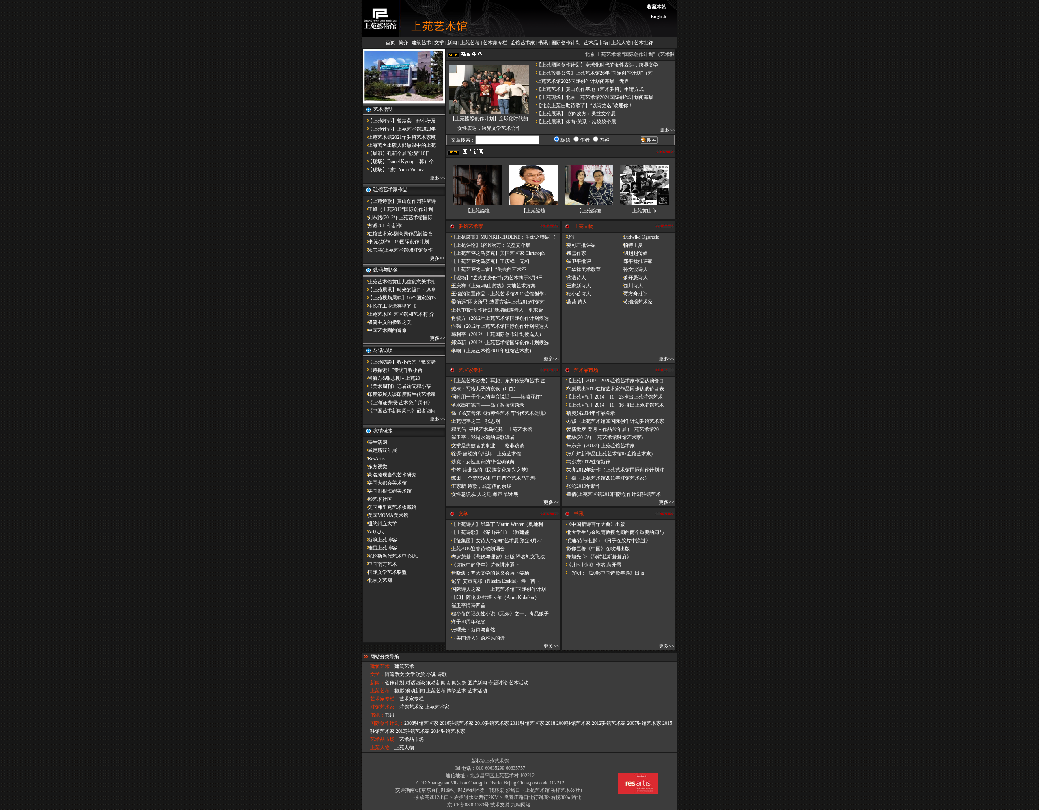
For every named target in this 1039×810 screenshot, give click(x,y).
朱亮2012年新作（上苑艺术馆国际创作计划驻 (613, 470)
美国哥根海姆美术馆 (387, 491)
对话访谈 (415, 682)
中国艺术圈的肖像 (385, 330)
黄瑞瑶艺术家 (636, 302)
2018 (550, 723)
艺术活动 (518, 682)
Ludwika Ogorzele (639, 237)
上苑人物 (621, 42)
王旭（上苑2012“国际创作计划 (398, 209)
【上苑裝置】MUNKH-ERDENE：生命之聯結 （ (501, 237)
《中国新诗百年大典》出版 (593, 524)
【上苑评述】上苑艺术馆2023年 (399, 129)
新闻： (377, 682)
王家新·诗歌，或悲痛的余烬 (478, 486)
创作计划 (394, 682)
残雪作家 (574, 253)
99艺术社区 (377, 499)
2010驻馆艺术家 (492, 723)
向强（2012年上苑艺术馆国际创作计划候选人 (497, 326)
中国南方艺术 (380, 564)
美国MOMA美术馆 (385, 515)
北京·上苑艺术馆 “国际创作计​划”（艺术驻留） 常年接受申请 (646, 54)
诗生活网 (375, 442)
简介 (403, 42)
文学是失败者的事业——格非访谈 (485, 445)
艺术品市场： (384, 739)
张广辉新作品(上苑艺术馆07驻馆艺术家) (607, 454)
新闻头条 (456, 682)
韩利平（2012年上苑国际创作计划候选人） (495, 334)
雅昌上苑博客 (380, 548)
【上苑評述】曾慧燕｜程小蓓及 (399, 121)
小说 (431, 674)
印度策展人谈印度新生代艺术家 (399, 394)
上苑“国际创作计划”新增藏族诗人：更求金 (494, 310)
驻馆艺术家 (523, 42)
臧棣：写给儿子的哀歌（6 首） (482, 389)
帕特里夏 (631, 245)
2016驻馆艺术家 (457, 723)
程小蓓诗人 (576, 294)
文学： (377, 674)
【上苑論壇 (478, 210)
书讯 (543, 42)
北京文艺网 (377, 580)
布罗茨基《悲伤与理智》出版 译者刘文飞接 (495, 557)
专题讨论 (498, 682)
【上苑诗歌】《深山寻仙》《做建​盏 (487, 532)
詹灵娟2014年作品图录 (588, 413)
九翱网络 (520, 805)
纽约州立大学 (380, 523)
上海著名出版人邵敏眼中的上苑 (399, 145)
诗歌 (442, 674)
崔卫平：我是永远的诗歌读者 (480, 437)
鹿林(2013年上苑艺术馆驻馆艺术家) (602, 437)
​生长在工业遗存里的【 (389, 306)
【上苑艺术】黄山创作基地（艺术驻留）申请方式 (588, 89)
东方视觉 (375, 467)
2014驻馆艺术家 (448, 731)
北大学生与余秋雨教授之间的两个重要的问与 (613, 532)
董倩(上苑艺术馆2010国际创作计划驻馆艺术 (611, 494)
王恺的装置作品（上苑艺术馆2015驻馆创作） (497, 294)
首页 (390, 42)
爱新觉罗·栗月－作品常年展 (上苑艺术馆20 (610, 429)
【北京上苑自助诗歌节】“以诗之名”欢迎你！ (582, 105)
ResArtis (374, 458)
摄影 (399, 691)
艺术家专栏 (495, 42)
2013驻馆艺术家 (413, 731)
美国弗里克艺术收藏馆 (389, 507)
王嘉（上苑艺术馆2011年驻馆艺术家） (605, 478)
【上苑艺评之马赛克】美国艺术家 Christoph (495, 253)
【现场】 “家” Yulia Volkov (393, 169)
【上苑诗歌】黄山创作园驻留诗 (399, 201)
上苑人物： (382, 747)
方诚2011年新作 (382, 225)
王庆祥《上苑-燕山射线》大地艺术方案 (491, 286)
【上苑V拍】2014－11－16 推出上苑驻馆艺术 (613, 405)
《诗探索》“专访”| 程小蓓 (392, 370)
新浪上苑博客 (380, 540)
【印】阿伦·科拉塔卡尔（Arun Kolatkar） (492, 597)
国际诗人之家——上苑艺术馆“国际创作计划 (496, 589)
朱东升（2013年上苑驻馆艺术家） (601, 445)
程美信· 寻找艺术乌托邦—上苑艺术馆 (489, 429)
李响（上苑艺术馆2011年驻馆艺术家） (490, 350)
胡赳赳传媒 (633, 253)
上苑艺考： (382, 691)
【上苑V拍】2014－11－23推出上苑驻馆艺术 (612, 397)
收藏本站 (656, 7)
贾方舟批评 (633, 294)
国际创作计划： (387, 723)
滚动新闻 (436, 682)
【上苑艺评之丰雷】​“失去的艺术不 (486, 269)
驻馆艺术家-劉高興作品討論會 (398, 234)
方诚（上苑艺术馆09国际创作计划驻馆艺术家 (613, 421)
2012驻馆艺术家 (609, 723)
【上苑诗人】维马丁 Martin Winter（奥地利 (494, 524)
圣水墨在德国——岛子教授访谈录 (485, 405)
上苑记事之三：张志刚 (473, 421)
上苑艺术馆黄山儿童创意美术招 (399, 281)
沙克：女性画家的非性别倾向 (480, 462)
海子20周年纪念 (465, 622)
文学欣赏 (415, 674)
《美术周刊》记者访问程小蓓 (397, 386)
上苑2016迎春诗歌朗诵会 (475, 548)
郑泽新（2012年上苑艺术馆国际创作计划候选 (497, 342)
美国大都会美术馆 (385, 483)
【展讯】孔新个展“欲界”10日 (396, 153)
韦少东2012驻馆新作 (586, 462)
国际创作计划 (565, 42)
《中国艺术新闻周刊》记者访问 (399, 411)
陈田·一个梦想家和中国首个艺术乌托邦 (491, 478)
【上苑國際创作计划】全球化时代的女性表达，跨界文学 (595, 65)
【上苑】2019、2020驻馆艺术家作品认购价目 (613, 380)
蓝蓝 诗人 (574, 302)
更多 (435, 178)
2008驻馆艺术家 (421, 723)
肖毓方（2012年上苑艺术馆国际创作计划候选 (497, 318)
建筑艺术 (421, 42)
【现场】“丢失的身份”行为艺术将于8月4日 (494, 277)
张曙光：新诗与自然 (470, 630)
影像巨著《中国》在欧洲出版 (596, 548)
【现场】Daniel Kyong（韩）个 (398, 161)
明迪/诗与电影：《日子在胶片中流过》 (606, 540)
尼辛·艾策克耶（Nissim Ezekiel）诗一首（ (493, 581)
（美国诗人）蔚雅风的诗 (475, 638)
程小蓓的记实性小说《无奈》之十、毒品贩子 (497, 613)
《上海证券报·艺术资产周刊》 (398, 402)
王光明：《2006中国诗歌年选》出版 (603, 573)
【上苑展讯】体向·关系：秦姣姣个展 (574, 122)
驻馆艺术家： (384, 707)
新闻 (452, 42)
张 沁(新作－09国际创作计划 (396, 242)
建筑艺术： (382, 666)
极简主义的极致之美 (387, 322)
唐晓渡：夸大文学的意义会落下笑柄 (487, 573)
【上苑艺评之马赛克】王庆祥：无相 (487, 261)
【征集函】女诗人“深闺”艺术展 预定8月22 (494, 540)
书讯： (377, 715)
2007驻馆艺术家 (644, 723)
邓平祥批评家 (636, 261)
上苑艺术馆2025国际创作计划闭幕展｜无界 (580, 81)
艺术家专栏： (384, 699)
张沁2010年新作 (581, 486)
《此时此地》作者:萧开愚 (591, 565)
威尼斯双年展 (380, 450)
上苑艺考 (470, 42)
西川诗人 (631, 286)
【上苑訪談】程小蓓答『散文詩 (399, 362)
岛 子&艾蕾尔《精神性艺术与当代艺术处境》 (497, 413)
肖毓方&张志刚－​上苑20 (391, 378)
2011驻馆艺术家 (527, 723)
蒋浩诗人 (574, 277)
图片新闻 (477, 682)
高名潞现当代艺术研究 (389, 475)
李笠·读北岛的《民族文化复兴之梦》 (488, 470)
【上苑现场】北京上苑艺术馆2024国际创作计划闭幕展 (592, 97)
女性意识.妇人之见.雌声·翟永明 (482, 494)
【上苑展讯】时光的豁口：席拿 (399, 290)
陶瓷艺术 (456, 691)
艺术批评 (643, 42)
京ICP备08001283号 (468, 805)
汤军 (569, 237)
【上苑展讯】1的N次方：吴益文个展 (574, 113)
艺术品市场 (596, 42)
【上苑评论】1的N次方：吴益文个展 (488, 245)
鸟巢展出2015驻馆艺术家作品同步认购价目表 (613, 389)
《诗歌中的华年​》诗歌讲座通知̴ (482, 565)
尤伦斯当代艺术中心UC (390, 556)
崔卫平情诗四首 (465, 605)
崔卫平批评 (576, 261)
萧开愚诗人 (633, 277)
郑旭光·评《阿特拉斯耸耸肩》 (597, 557)
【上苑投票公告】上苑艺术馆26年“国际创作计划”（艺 (592, 73)
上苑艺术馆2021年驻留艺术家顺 (399, 137)
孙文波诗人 (633, 269)
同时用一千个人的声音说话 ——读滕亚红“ (494, 397)
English (658, 16)
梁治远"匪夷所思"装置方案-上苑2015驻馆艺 (495, 302)
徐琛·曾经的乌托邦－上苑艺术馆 (483, 454)
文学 (439, 42)
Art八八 (373, 531)
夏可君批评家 (579, 245)
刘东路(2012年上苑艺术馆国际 (398, 217)
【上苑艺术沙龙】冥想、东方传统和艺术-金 (495, 380)
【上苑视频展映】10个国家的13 (399, 298)
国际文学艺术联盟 (385, 572)
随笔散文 (394, 674)
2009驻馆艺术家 (573, 723)
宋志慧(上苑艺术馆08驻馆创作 (398, 250)
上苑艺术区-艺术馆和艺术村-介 (398, 314)
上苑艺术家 (437, 707)
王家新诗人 (576, 286)
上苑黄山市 (644, 210)
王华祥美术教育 (581, 269)
